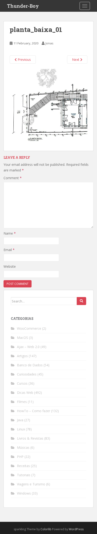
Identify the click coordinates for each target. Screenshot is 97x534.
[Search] (81, 301)
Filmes (22, 401)
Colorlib (45, 529)
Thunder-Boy (23, 6)
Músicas (23, 447)
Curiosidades (26, 374)
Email (9, 250)
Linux (21, 429)
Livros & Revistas (30, 438)
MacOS (22, 337)
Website (10, 266)
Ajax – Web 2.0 (28, 346)
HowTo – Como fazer (33, 411)
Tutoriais (23, 475)
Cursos (22, 383)
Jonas (49, 43)
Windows (24, 493)
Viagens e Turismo (31, 484)
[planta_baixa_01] (48, 107)
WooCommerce (29, 328)
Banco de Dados (30, 365)
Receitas (23, 466)
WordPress (76, 529)
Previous (24, 59)
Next (76, 59)
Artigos (22, 356)
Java (20, 420)
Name (10, 233)
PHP (20, 456)
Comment (13, 178)
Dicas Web (25, 392)
